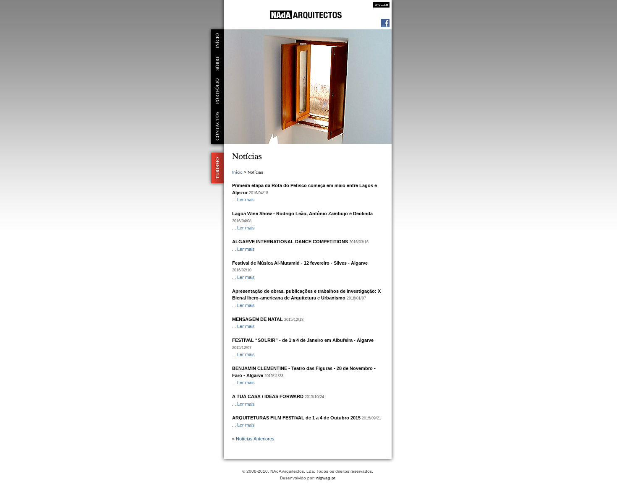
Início (237, 172)
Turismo (215, 168)
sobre (217, 63)
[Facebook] (385, 25)
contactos (217, 126)
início (217, 40)
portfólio (217, 91)
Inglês (379, 5)
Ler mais (246, 199)
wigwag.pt (325, 478)
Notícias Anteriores (255, 438)
